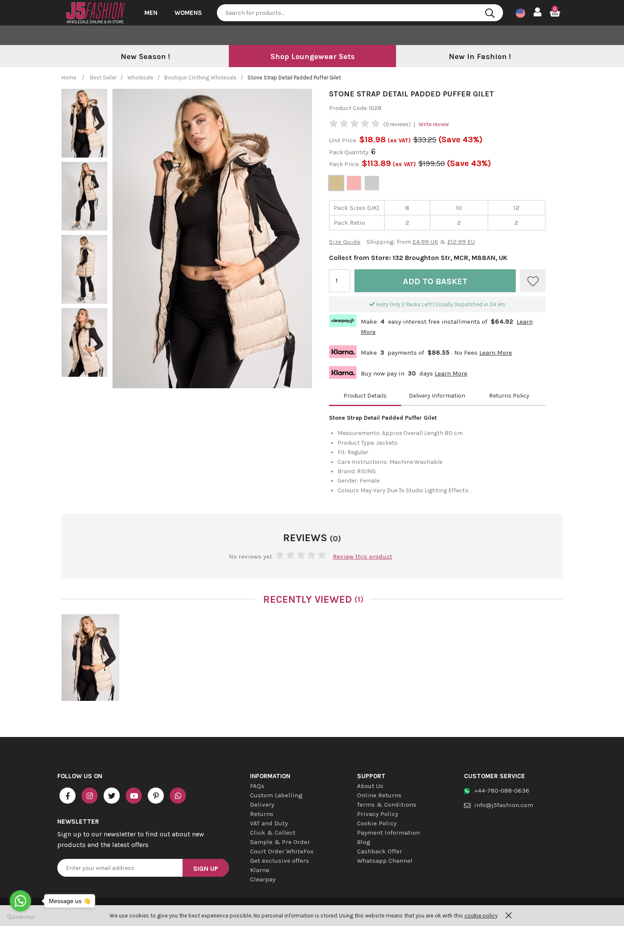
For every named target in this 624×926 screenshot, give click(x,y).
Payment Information (388, 832)
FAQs (257, 786)
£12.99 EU (461, 242)
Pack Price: (344, 164)
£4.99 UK (425, 242)
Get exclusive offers (279, 860)
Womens (188, 13)
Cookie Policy (376, 823)
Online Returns (379, 795)
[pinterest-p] (156, 796)
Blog (364, 842)
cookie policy (481, 915)
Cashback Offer (379, 851)
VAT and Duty (269, 823)
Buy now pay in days (398, 372)
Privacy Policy (377, 814)
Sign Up (205, 868)
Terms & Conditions (386, 804)
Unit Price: (343, 140)
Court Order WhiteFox (282, 851)
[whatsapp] (178, 796)
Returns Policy (509, 395)
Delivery (262, 804)
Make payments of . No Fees (420, 351)
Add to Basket (435, 281)
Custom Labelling (276, 795)
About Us (370, 786)
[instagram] (90, 796)
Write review (434, 124)
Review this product (362, 556)
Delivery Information (437, 395)
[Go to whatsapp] (20, 901)
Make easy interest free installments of (431, 326)
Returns (261, 814)
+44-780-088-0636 (501, 790)
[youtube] (134, 796)
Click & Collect (272, 832)
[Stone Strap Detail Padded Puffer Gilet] (90, 657)
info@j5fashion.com (503, 805)
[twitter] (112, 796)
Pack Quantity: (350, 152)
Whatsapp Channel (385, 860)
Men (150, 13)
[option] (145, 57)
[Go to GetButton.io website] (20, 917)
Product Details (365, 395)
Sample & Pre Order (280, 842)
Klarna (259, 870)
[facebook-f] (67, 796)
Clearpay (262, 879)
